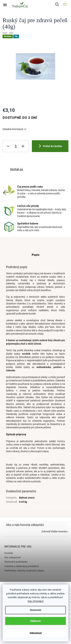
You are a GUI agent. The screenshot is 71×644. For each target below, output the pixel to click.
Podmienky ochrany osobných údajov (24, 570)
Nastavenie (35, 610)
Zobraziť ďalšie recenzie (54, 531)
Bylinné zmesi (26, 497)
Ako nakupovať (12, 557)
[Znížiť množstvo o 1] (8, 147)
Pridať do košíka (52, 146)
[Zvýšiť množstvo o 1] (23, 147)
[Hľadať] (58, 5)
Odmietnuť (36, 633)
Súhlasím (35, 621)
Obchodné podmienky (16, 561)
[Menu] (5, 5)
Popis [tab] (35, 254)
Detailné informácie (13, 129)
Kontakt (8, 553)
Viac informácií (36, 601)
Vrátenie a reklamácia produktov (21, 566)
